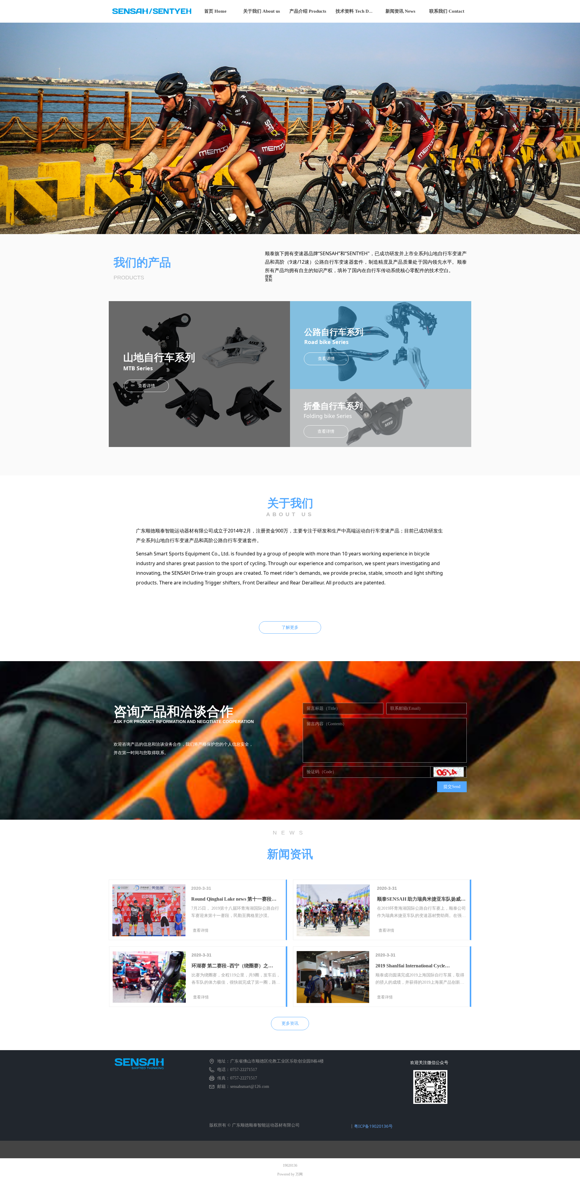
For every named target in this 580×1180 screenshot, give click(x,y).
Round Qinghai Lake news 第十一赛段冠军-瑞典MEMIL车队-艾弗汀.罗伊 (233, 899)
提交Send (451, 786)
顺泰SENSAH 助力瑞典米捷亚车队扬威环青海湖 (421, 899)
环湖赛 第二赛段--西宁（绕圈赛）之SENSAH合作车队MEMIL (230, 966)
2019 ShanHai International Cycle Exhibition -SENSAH (410, 966)
